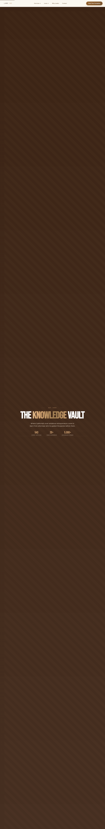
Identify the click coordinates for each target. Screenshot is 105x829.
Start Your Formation (94, 3)
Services (36, 3)
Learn (46, 3)
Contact (64, 3)
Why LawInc (55, 3)
